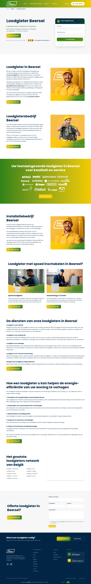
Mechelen (35, 564)
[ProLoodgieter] (11, 3)
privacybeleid (62, 521)
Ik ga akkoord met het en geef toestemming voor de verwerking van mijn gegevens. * (67, 522)
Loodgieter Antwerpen (12, 469)
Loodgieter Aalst (10, 471)
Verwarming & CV (57, 557)
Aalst (34, 557)
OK (68, 582)
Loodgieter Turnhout (11, 476)
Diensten (54, 3)
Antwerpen (35, 552)
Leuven (35, 568)
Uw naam (59, 26)
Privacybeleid (82, 578)
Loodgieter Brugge (31, 471)
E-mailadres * (52, 503)
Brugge (34, 559)
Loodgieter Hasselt (11, 473)
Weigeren (63, 582)
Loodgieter (55, 554)
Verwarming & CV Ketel (36, 3)
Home (25, 3)
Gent (34, 554)
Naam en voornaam (53, 497)
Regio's (46, 3)
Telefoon (69, 503)
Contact (67, 3)
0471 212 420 (64, 539)
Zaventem (35, 571)
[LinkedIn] (11, 564)
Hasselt (35, 561)
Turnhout (35, 566)
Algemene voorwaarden (71, 578)
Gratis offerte (79, 3)
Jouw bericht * (52, 510)
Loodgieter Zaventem (12, 478)
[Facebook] (7, 564)
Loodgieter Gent (30, 469)
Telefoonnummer (61, 32)
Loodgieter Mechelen (31, 473)
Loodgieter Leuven (31, 476)
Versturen (52, 526)
